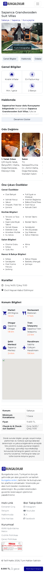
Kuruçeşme (28, 20)
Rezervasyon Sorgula (33, 569)
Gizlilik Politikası (9, 535)
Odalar (38, 59)
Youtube (30, 511)
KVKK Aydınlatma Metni (10, 530)
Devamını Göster (22, 119)
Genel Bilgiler (9, 59)
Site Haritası (7, 518)
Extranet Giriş (8, 507)
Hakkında (26, 59)
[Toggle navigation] (37, 3)
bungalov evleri (9, 480)
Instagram (30, 507)
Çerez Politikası (9, 539)
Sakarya (5, 20)
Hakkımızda (7, 514)
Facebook (30, 518)
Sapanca (16, 20)
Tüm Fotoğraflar (22, 48)
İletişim (5, 511)
